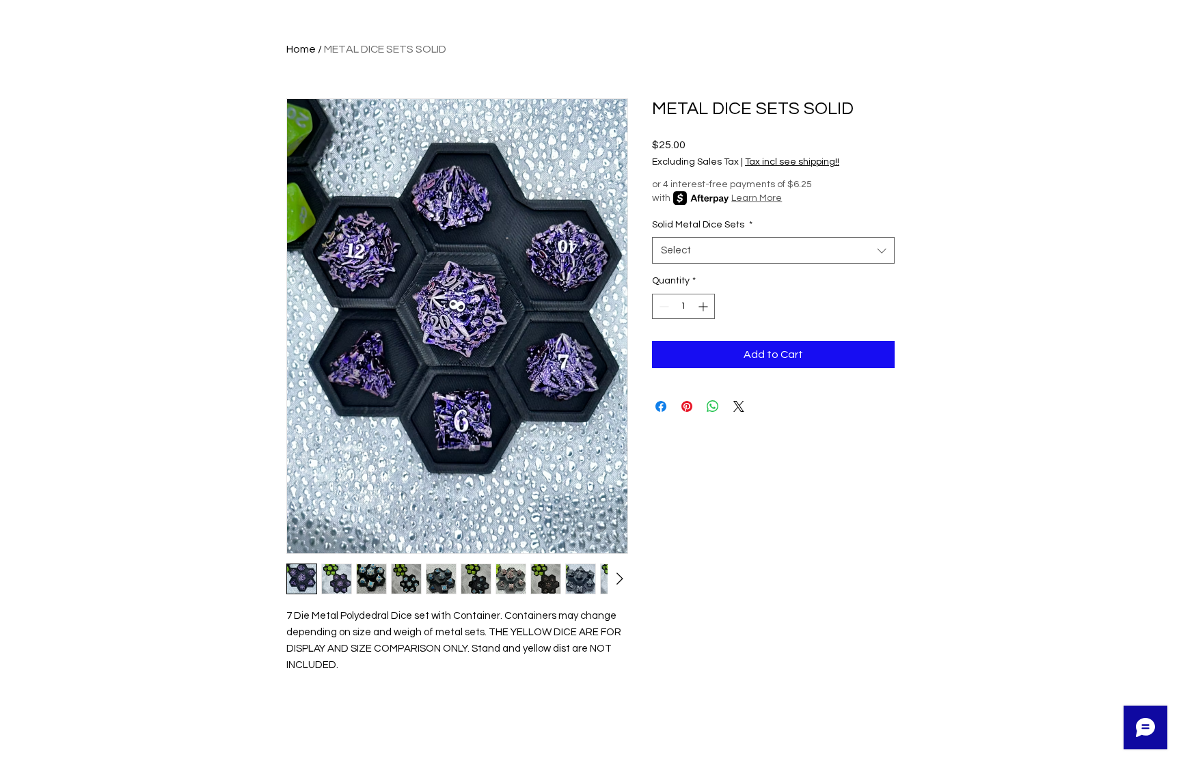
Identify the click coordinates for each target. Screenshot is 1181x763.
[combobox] (773, 250)
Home (301, 49)
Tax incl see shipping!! (792, 162)
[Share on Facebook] (661, 406)
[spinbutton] (683, 306)
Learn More (756, 198)
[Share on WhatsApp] (713, 406)
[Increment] (704, 306)
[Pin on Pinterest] (687, 406)
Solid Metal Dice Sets (702, 225)
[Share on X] (739, 406)
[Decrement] (662, 306)
